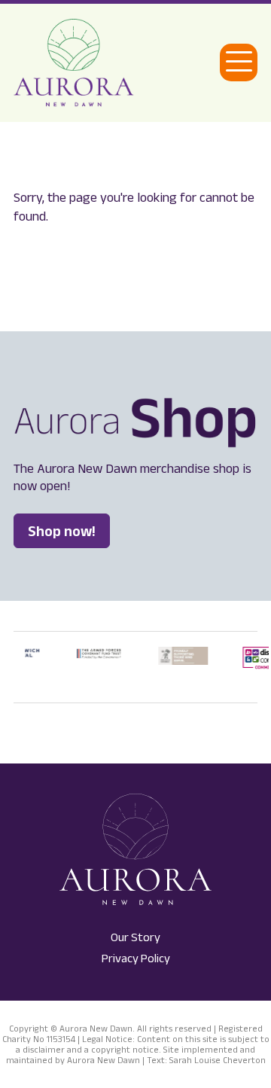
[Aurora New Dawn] (74, 63)
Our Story (135, 937)
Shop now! (62, 531)
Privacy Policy (136, 958)
